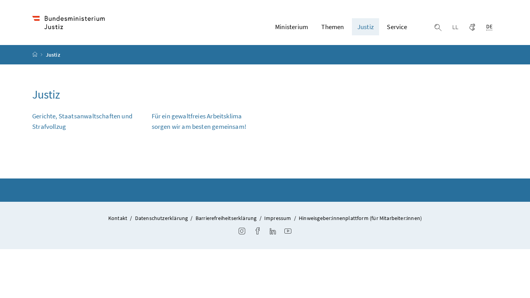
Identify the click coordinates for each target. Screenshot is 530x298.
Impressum (277, 218)
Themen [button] (332, 27)
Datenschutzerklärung (161, 218)
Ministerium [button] (291, 27)
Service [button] (397, 27)
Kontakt (117, 218)
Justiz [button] (365, 27)
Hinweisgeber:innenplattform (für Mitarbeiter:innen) (360, 218)
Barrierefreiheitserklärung (226, 218)
